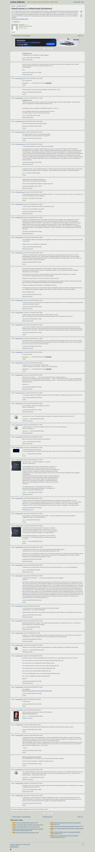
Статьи (39, 2)
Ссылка (13, 32)
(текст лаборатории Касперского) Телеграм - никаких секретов (68, 828)
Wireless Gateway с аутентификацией (21, 35)
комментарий (19, 98)
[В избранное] (81, 11)
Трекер (52, 2)
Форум (43, 2)
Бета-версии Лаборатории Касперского (25, 822)
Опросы (47, 2)
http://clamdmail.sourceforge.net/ (29, 713)
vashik (23, 57)
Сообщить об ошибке (14, 845)
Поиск (56, 2)
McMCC (24, 492)
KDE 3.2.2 (80, 35)
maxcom (25, 27)
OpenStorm (25, 418)
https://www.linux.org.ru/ (14, 847)
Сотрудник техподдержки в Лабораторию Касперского (67, 826)
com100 (24, 441)
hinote (23, 519)
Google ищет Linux (20, 78)
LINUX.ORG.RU (17, 2)
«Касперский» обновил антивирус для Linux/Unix (28, 824)
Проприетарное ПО (21, 5)
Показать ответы (26, 117)
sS (23, 453)
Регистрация (76, 2)
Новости (29, 2)
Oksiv (23, 173)
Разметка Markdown (26, 844)
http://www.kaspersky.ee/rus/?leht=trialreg (31, 757)
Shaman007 (21, 24)
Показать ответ (25, 59)
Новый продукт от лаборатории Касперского (31, 8)
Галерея (34, 2)
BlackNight (24, 198)
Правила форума (18, 844)
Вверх (83, 844)
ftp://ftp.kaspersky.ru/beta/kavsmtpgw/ (19, 19)
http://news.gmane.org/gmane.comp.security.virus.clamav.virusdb (37, 690)
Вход (82, 2)
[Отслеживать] (81, 15)
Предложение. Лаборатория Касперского (26, 832)
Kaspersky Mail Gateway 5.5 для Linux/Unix (26, 826)
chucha (24, 716)
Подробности (16, 21)
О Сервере (12, 844)
